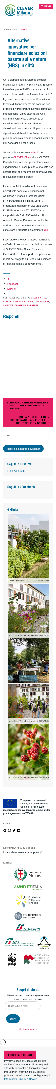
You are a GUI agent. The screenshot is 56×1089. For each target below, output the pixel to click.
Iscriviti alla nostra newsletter (23, 448)
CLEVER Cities (22, 157)
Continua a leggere (28, 1029)
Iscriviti (13, 1018)
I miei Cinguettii (16, 470)
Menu (47, 6)
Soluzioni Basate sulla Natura (20, 305)
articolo (35, 152)
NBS (47, 301)
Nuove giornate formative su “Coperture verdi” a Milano (29, 405)
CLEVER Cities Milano (15, 301)
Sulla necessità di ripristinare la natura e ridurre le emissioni (27, 420)
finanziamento (36, 301)
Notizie (25, 29)
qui (46, 230)
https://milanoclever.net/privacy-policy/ (22, 852)
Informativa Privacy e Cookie (20, 1079)
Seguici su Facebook (21, 486)
